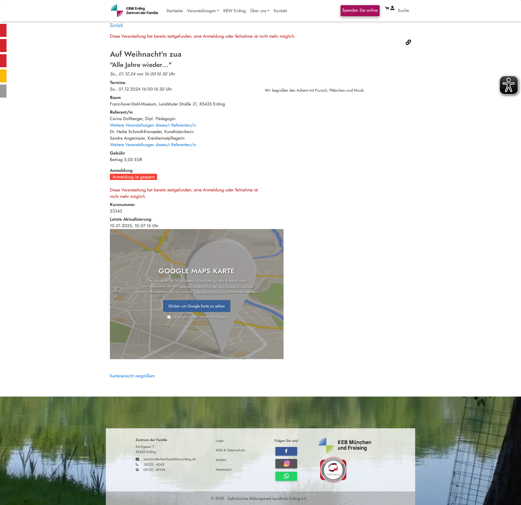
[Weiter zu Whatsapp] (286, 476)
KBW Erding (234, 11)
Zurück (116, 25)
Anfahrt (221, 459)
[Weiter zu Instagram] (286, 463)
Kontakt (280, 11)
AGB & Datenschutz (230, 450)
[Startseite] (137, 10)
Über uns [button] (258, 11)
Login (220, 440)
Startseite (174, 11)
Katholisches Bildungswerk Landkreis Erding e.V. (267, 498)
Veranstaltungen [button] (201, 11)
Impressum (223, 469)
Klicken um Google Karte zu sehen (197, 306)
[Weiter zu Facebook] (286, 451)
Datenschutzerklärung (210, 291)
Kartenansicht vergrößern (132, 376)
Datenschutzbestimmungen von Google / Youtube (216, 286)
